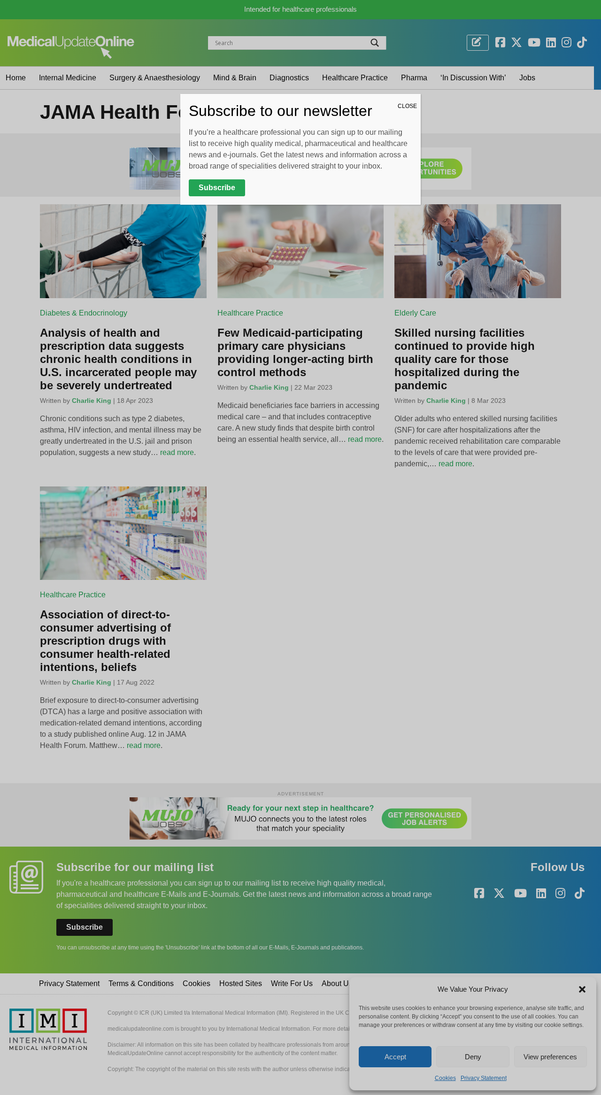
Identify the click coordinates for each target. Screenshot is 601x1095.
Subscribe (217, 188)
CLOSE (407, 106)
